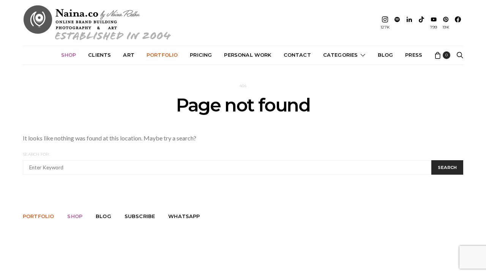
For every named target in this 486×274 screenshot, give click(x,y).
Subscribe (140, 216)
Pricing (201, 55)
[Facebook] (458, 22)
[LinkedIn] (409, 22)
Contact (297, 55)
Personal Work (247, 55)
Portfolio (162, 55)
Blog (385, 55)
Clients (99, 55)
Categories (340, 55)
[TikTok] (421, 22)
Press (413, 55)
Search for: (36, 154)
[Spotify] (397, 22)
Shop (68, 55)
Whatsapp (184, 216)
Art (128, 55)
